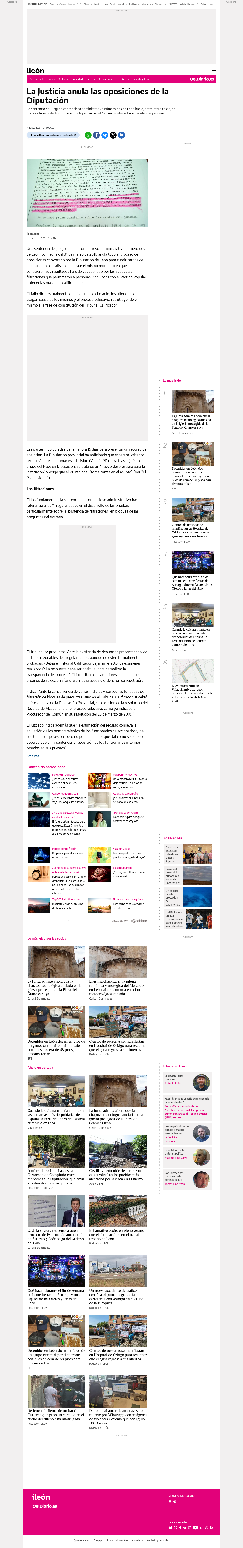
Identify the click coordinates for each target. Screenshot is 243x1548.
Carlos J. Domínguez (39, 998)
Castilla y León (141, 79)
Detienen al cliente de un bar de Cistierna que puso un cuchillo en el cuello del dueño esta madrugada (56, 1414)
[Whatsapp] (88, 135)
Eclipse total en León (209, 4)
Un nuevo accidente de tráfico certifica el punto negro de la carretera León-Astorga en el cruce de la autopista (116, 1296)
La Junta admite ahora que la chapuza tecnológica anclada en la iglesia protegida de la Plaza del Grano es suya (54, 987)
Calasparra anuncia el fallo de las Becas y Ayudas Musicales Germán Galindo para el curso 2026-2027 (173, 854)
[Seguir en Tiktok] (201, 1527)
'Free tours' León (75, 4)
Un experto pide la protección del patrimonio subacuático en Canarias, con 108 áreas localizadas (172, 897)
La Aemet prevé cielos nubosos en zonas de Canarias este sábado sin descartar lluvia (173, 876)
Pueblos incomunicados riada (141, 4)
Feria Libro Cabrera (58, 4)
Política (50, 79)
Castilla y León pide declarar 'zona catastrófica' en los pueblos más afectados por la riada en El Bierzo (116, 1174)
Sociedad (77, 79)
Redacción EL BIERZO (40, 1187)
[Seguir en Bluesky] (170, 1527)
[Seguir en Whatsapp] (206, 1527)
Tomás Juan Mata (175, 1184)
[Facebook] (96, 135)
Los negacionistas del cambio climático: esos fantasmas (177, 1130)
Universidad (106, 79)
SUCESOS (173, 4)
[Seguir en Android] (170, 1501)
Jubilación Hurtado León (189, 4)
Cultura (63, 79)
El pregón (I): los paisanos (174, 1077)
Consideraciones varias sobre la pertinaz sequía (174, 1176)
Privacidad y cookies (117, 1540)
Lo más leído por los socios (47, 938)
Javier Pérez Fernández (171, 1139)
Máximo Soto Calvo (176, 1157)
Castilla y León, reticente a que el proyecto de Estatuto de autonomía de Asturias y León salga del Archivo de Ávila (56, 1236)
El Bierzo (123, 79)
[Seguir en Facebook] (180, 1527)
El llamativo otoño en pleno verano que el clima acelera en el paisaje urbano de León (116, 1234)
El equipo (98, 1540)
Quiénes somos (82, 1540)
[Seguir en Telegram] (184, 1527)
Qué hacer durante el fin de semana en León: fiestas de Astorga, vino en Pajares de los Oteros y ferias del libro (56, 1296)
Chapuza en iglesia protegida (96, 4)
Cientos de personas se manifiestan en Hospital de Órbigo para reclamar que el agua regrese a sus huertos (118, 1045)
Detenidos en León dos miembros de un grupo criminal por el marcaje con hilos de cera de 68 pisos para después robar (56, 1047)
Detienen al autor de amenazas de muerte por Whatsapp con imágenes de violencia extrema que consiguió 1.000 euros (118, 1416)
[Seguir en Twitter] (175, 1527)
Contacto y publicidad (158, 1540)
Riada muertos (161, 4)
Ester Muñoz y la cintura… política (174, 1152)
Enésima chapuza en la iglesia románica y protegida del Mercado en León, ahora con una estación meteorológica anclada (116, 987)
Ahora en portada (40, 1067)
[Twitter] (113, 135)
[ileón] (53, 1497)
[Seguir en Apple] (174, 1501)
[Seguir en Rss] (211, 1527)
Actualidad (36, 79)
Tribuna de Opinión (175, 1066)
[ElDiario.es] (201, 79)
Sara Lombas (35, 1127)
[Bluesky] (104, 135)
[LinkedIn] (121, 135)
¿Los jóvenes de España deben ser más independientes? (187, 1100)
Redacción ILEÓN (99, 1054)
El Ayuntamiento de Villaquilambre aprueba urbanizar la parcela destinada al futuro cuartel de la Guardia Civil (192, 693)
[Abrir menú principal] (214, 70)
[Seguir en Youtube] (195, 1527)
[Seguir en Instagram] (189, 1527)
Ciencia (91, 79)
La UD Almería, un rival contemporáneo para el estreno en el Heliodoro (175, 919)
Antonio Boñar (173, 1083)
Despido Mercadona (118, 4)
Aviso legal (137, 1540)
